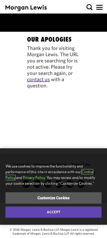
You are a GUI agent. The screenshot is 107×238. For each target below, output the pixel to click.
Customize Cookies (53, 197)
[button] (89, 7)
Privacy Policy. (34, 177)
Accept (53, 212)
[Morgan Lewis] (26, 7)
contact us (38, 79)
